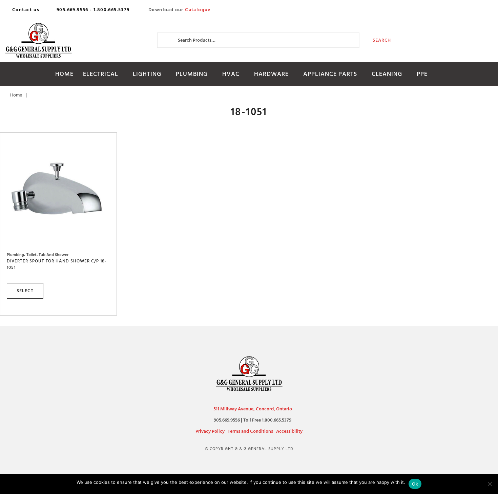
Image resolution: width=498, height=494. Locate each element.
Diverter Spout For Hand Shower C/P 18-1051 (57, 264)
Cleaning (387, 74)
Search (382, 40)
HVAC (231, 74)
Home (64, 74)
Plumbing (192, 74)
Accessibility (289, 431)
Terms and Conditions (250, 431)
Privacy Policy (210, 431)
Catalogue (198, 9)
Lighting (147, 74)
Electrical (100, 74)
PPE (422, 74)
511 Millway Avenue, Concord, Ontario (252, 409)
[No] (489, 483)
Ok (415, 484)
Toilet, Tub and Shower (47, 255)
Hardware (271, 74)
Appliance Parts (330, 74)
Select (25, 291)
